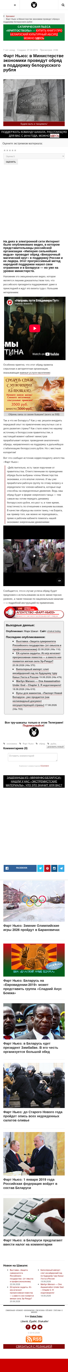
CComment (44, 765)
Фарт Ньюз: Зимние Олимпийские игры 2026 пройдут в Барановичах (31, 927)
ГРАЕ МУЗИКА (40, 1310)
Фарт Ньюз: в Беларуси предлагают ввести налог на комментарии (33, 1242)
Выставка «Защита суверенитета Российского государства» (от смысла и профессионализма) (37, 645)
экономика (12, 743)
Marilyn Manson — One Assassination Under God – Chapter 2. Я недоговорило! (37, 683)
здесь (54, 136)
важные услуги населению (35, 372)
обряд (42, 743)
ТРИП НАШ (56, 1310)
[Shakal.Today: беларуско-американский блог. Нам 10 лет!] (34, 4)
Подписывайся (33, 725)
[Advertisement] (34, 202)
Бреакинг (10, 16)
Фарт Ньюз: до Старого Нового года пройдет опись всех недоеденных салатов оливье (32, 1115)
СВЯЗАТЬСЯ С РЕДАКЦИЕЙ (34, 1346)
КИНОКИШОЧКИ (29, 1310)
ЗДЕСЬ (39, 38)
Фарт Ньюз (28, 743)
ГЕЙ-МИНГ (49, 1310)
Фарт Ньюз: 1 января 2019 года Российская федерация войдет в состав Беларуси (30, 1183)
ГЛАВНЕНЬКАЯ (10, 1310)
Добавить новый (56, 747)
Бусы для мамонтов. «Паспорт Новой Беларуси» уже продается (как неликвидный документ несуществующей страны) (37, 699)
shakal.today (54, 631)
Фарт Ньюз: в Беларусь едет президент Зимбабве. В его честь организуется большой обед (30, 1047)
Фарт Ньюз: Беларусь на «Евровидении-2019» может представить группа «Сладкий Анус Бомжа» (32, 986)
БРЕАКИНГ (19, 1310)
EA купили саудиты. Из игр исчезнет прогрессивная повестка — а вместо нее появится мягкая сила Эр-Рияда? (37, 657)
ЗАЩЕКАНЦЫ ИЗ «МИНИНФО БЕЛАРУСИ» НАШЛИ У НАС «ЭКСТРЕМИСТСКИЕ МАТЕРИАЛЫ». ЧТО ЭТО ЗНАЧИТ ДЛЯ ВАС (33, 781)
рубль (53, 743)
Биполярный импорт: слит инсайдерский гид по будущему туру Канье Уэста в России (35, 673)
